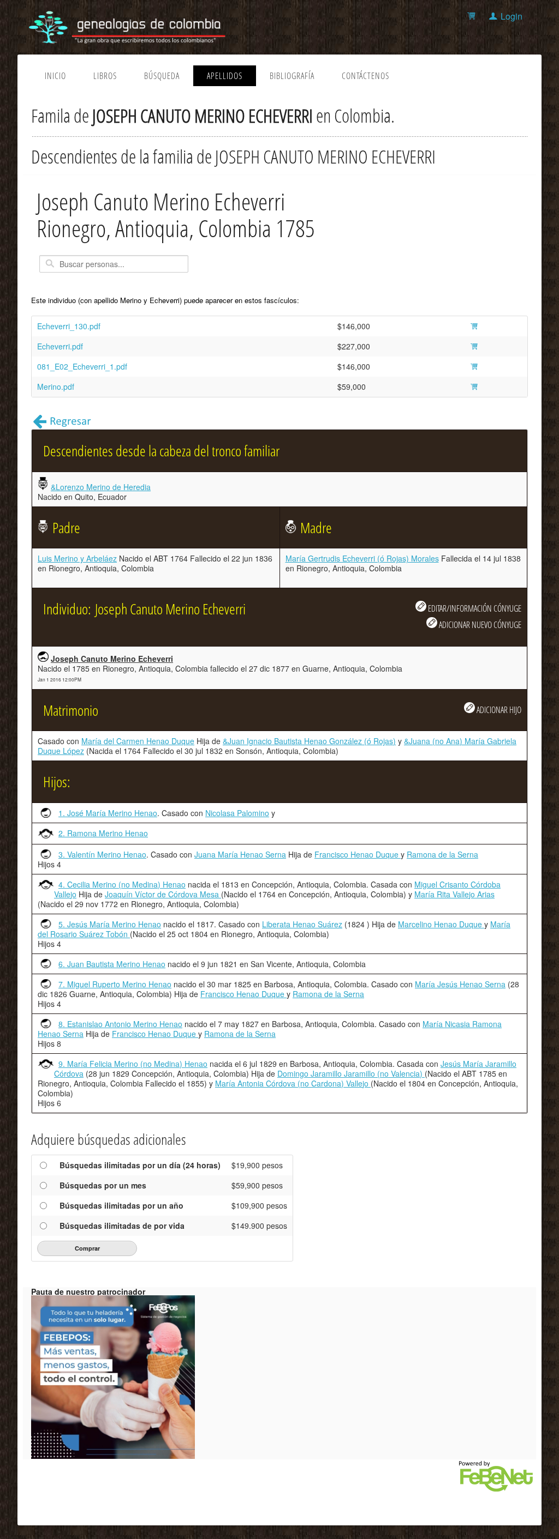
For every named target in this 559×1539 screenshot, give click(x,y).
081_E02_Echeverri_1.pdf (82, 366)
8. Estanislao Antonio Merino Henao (120, 1023)
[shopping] (473, 16)
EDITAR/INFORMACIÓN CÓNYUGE (473, 608)
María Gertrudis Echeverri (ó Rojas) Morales (362, 558)
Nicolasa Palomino (237, 812)
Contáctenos (365, 76)
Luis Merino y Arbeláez (77, 558)
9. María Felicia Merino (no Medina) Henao (132, 1063)
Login (511, 16)
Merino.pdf (55, 386)
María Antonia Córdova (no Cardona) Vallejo (293, 1083)
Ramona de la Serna (442, 854)
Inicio (55, 76)
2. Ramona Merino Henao (103, 833)
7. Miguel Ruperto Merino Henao (114, 984)
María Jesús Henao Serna (460, 984)
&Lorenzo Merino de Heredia (101, 486)
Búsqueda (162, 76)
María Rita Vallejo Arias (454, 894)
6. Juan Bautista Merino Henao (111, 963)
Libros (105, 76)
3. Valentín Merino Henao (102, 854)
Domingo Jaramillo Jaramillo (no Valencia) (351, 1073)
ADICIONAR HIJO (498, 709)
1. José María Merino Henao (107, 812)
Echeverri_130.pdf (68, 326)
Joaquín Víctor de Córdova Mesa (163, 894)
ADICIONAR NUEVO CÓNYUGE (479, 624)
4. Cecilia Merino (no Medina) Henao (122, 884)
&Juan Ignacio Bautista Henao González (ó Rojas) (309, 740)
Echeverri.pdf (60, 346)
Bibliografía (292, 76)
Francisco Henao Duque (357, 854)
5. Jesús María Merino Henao (109, 924)
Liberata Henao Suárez (302, 924)
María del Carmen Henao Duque (137, 740)
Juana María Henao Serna (240, 854)
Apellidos (224, 76)
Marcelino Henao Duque (441, 924)
